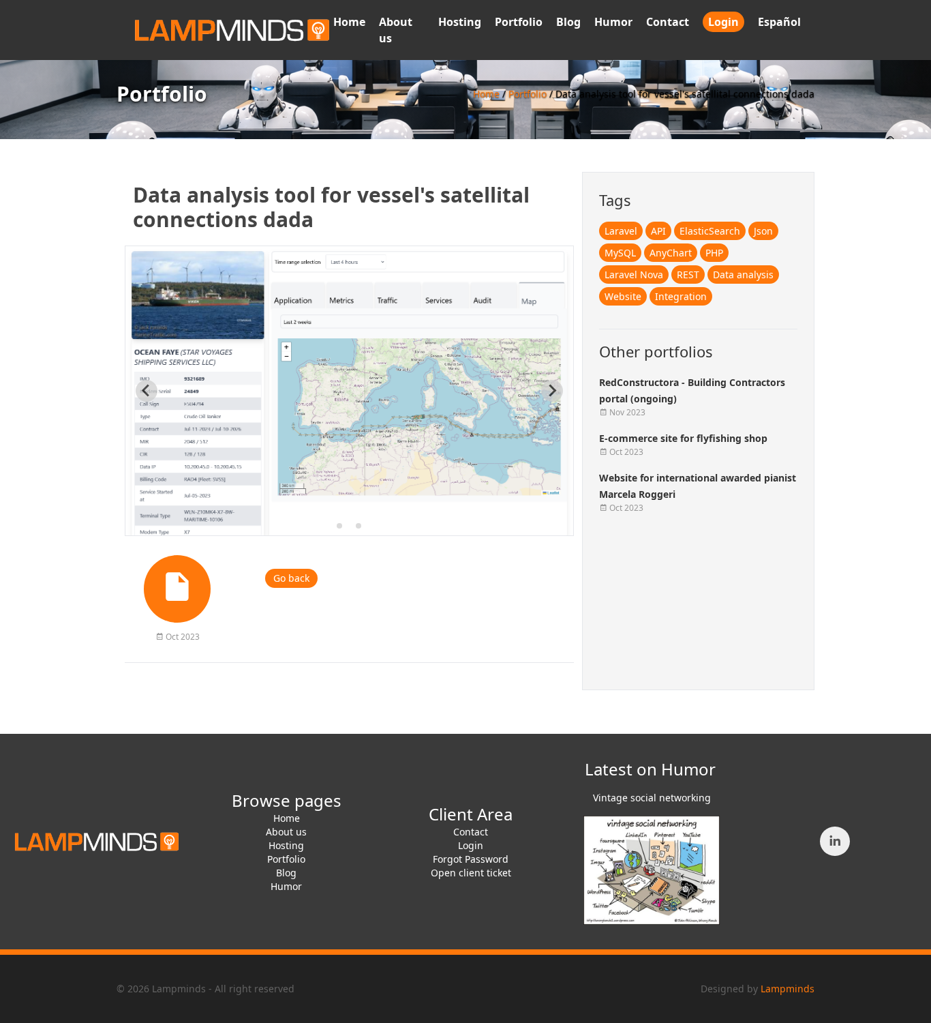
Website (623, 296)
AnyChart (671, 252)
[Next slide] (552, 391)
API (658, 230)
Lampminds (787, 988)
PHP (714, 252)
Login (723, 21)
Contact (667, 21)
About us (286, 831)
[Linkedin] (835, 841)
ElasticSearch (710, 230)
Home (349, 21)
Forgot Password (470, 859)
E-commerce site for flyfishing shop (683, 438)
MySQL (620, 252)
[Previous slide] (146, 391)
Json (763, 230)
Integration (681, 296)
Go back (291, 578)
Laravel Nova (634, 274)
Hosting (459, 21)
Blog (568, 21)
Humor (613, 21)
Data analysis (743, 274)
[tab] (339, 526)
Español (779, 21)
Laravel (621, 230)
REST (688, 274)
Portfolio (519, 21)
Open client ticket (471, 872)
